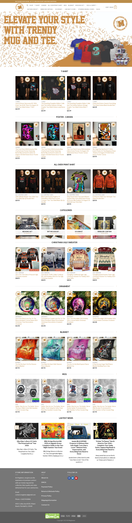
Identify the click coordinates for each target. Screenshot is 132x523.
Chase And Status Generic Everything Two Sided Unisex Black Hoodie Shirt (104, 104)
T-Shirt (37, 5)
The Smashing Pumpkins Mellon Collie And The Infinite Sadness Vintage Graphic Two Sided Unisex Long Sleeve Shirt (53, 106)
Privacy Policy (46, 496)
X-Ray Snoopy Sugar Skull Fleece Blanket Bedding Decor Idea (103, 365)
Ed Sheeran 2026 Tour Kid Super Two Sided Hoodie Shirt (104, 197)
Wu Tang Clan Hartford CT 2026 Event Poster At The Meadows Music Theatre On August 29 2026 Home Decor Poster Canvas (104, 151)
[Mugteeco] (19, 7)
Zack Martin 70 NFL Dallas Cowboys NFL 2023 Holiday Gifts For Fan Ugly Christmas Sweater (52, 276)
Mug (65, 5)
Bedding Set (79, 5)
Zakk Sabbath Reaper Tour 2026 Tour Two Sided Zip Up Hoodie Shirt (26, 197)
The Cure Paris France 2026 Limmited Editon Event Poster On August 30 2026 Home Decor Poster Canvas (78, 151)
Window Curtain (46, 9)
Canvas (43, 5)
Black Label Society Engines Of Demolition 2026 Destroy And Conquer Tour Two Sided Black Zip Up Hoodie (53, 199)
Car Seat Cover (70, 9)
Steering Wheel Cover (86, 9)
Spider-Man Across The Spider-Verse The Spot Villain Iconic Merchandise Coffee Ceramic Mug (27, 408)
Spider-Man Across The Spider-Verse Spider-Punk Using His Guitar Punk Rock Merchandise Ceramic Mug (52, 408)
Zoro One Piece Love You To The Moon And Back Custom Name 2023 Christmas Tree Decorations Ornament (26, 321)
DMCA (43, 482)
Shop (31, 5)
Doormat (58, 9)
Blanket (71, 5)
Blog (98, 9)
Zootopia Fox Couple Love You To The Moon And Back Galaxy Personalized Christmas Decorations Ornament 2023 (53, 321)
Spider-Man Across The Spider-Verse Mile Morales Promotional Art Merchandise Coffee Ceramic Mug (104, 408)
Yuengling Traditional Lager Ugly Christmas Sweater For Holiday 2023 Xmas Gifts (78, 276)
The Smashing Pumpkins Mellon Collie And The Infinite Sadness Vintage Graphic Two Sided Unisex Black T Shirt (78, 106)
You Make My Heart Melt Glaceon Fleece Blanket (51, 365)
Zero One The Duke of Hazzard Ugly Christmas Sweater (26, 275)
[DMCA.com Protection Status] (52, 516)
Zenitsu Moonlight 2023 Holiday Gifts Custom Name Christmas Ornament (104, 319)
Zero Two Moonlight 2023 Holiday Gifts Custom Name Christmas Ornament (77, 320)
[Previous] (15, 95)
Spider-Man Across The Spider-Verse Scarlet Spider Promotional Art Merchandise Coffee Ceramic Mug (78, 408)
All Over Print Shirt (55, 5)
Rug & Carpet (91, 5)
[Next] (116, 95)
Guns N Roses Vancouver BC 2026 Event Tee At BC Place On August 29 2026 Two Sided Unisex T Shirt (26, 105)
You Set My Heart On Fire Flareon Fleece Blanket (25, 365)
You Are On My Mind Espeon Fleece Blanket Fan (78, 365)
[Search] (27, 5)
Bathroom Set (32, 9)
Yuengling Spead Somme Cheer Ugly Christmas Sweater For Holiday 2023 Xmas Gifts (104, 276)
